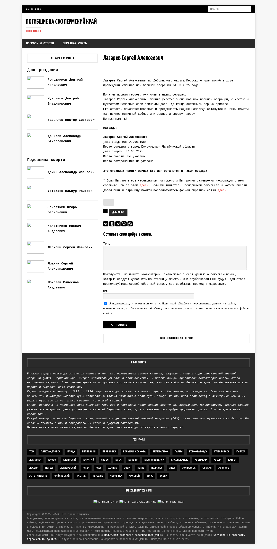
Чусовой (134, 475)
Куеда (217, 459)
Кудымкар (201, 459)
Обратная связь (75, 43)
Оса (98, 467)
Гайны (178, 451)
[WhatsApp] (130, 223)
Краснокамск (179, 459)
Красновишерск (154, 459)
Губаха (240, 451)
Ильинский (69, 459)
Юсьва (163, 475)
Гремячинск (221, 451)
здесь (144, 185)
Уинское (223, 467)
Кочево (132, 459)
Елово (52, 459)
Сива (172, 467)
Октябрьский (68, 467)
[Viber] (124, 223)
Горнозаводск (198, 451)
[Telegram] (118, 223)
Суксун (206, 467)
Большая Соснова (134, 451)
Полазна (156, 467)
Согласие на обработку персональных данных (161, 308)
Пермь (140, 467)
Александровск (50, 451)
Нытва (49, 467)
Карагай (88, 459)
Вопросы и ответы (40, 43)
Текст (107, 243)
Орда (86, 467)
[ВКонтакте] (105, 223)
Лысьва (33, 467)
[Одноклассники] (111, 223)
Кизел (104, 459)
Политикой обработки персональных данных (191, 303)
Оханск (112, 467)
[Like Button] (108, 202)
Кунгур (232, 459)
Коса (118, 459)
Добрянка (118, 212)
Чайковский (61, 475)
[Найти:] (229, 9)
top (31, 451)
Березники (88, 451)
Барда (71, 451)
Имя (105, 291)
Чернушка (116, 475)
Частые (80, 475)
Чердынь (97, 475)
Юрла (150, 475)
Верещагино (160, 451)
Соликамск (188, 467)
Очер (127, 467)
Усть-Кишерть (38, 475)
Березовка (109, 451)
